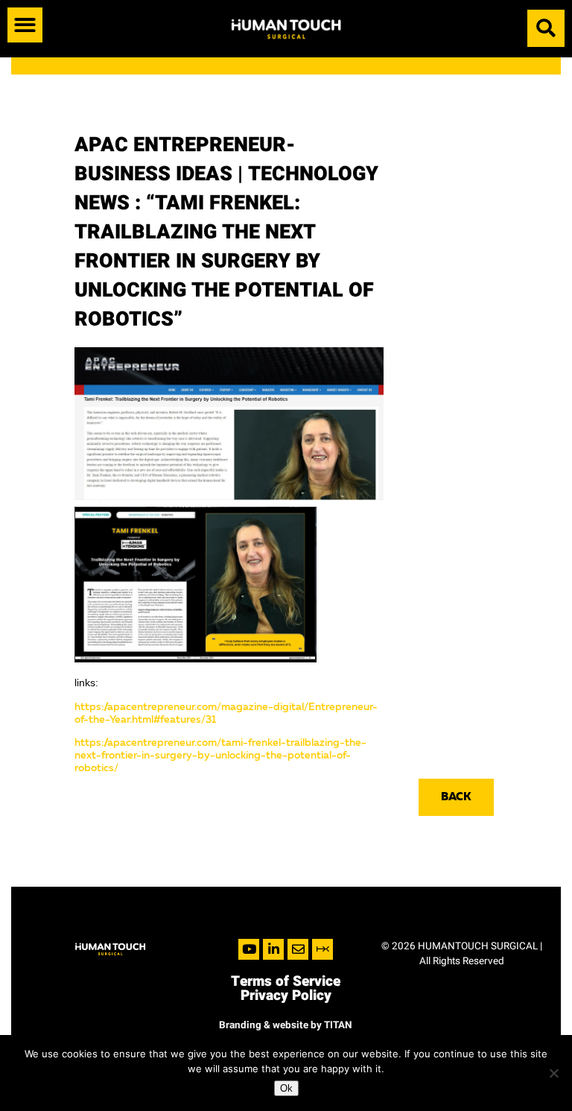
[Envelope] (297, 949)
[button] (24, 24)
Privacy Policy (286, 995)
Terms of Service (285, 981)
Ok (286, 1088)
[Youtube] (248, 949)
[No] (553, 1073)
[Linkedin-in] (273, 949)
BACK (456, 797)
